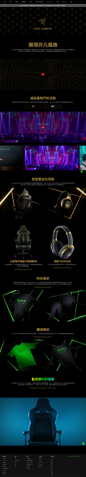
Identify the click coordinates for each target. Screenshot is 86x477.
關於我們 (40, 458)
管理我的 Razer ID (30, 464)
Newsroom (41, 462)
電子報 (4, 474)
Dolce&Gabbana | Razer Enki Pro (23, 269)
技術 (15, 458)
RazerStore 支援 (29, 462)
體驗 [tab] (52, 106)
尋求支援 (28, 458)
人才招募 (40, 460)
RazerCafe (4, 460)
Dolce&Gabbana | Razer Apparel (43, 287)
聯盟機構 (4, 472)
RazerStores (5, 458)
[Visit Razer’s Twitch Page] (52, 472)
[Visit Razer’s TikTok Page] (52, 470)
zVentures (40, 464)
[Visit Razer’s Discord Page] (52, 474)
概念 (15, 462)
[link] (4, 2)
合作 (15, 466)
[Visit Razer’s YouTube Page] (52, 468)
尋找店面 (4, 462)
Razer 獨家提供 (5, 468)
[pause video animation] (83, 443)
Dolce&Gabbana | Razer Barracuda (62, 267)
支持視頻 (28, 466)
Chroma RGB (17, 460)
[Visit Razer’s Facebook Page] (52, 459)
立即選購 (63, 5)
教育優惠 (4, 466)
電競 (15, 464)
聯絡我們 (40, 466)
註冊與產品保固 (29, 460)
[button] (82, 1)
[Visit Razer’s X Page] (52, 465)
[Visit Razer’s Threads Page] (52, 463)
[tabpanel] (43, 101)
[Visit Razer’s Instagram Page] (52, 461)
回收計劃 (28, 468)
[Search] (76, 2)
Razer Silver (5, 470)
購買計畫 (4, 464)
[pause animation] (82, 172)
